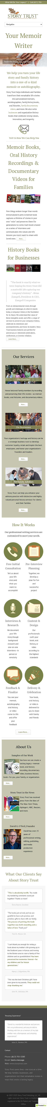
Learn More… (13, 339)
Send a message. (18, 1060)
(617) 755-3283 (18, 1056)
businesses (13, 112)
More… (21, 239)
